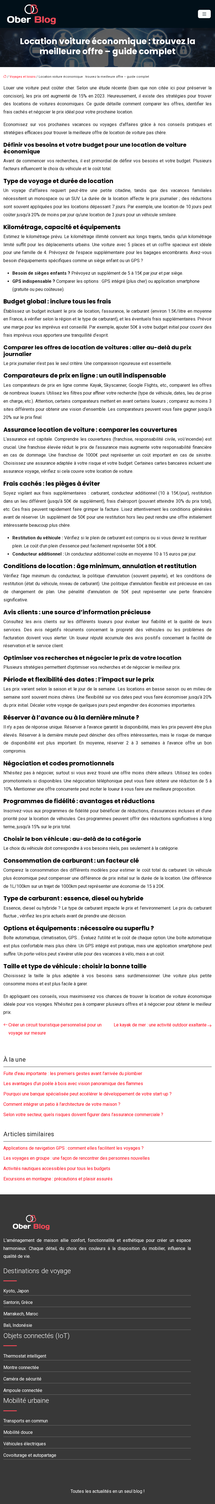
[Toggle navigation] (204, 14)
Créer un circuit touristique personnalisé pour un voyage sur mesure (55, 1029)
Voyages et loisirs (23, 77)
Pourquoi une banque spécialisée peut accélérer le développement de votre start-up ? (87, 1094)
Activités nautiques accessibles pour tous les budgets (56, 1168)
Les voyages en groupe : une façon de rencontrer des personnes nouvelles (76, 1158)
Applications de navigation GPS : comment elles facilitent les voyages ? (73, 1148)
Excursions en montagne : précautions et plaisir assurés (58, 1179)
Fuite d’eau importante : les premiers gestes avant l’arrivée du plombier (72, 1073)
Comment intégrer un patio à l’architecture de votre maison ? (61, 1104)
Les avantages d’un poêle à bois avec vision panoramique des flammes (73, 1083)
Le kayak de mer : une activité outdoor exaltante (160, 1025)
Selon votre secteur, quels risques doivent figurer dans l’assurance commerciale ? (83, 1114)
